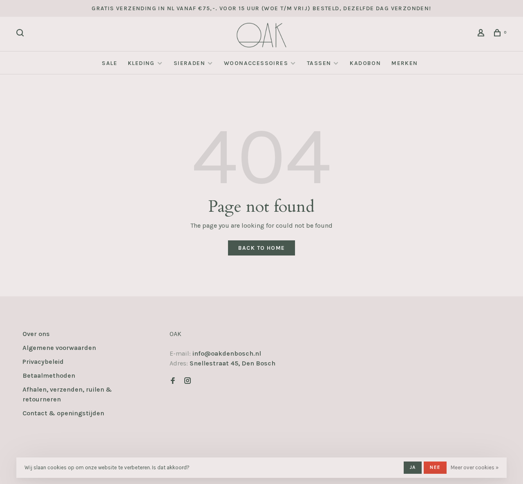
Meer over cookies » (474, 467)
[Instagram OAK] (187, 381)
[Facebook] (173, 381)
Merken (404, 63)
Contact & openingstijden (63, 413)
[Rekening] (482, 34)
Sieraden (189, 63)
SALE (109, 63)
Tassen (319, 63)
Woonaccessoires (256, 63)
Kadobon (365, 63)
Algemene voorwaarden (59, 348)
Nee (435, 467)
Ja (413, 467)
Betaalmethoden (48, 375)
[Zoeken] (21, 34)
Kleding (141, 63)
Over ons (36, 334)
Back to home (261, 247)
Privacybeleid (43, 361)
